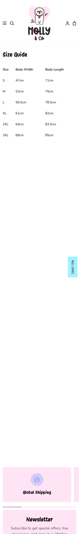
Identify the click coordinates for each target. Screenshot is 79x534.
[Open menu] (3, 23)
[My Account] (66, 23)
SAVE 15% (73, 267)
